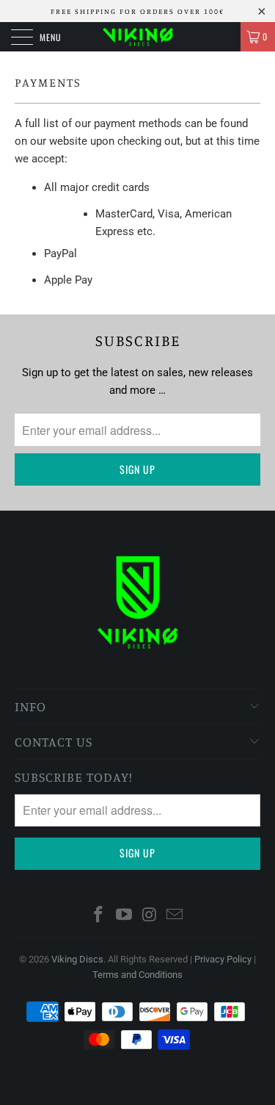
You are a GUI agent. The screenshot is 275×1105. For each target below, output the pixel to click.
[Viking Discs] (138, 36)
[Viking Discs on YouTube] (124, 915)
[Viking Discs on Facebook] (99, 915)
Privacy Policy (223, 959)
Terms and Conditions (137, 974)
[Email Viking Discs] (175, 915)
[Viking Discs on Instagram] (150, 915)
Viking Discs (77, 959)
